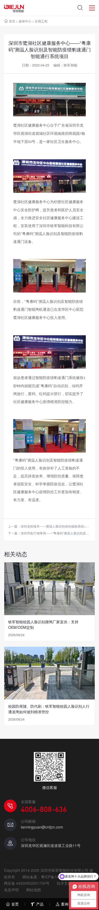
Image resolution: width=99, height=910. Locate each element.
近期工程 (41, 21)
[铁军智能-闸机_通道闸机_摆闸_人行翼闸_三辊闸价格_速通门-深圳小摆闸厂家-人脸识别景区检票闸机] (14, 8)
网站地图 (33, 889)
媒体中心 (25, 21)
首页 (12, 21)
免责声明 (11, 889)
